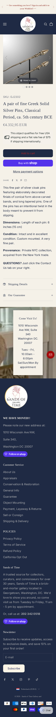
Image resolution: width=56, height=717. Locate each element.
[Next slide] (50, 58)
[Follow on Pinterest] (28, 679)
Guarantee (10, 496)
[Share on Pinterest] (21, 180)
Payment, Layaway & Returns (22, 509)
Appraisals (10, 478)
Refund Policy (12, 551)
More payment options (28, 171)
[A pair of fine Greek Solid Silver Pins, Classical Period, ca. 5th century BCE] (24, 87)
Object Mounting (14, 502)
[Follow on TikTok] (37, 679)
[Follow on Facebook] (4, 679)
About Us (9, 472)
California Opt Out (15, 557)
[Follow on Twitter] (12, 679)
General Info (11, 490)
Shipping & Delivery (16, 521)
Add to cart (28, 153)
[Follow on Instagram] (20, 679)
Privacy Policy (12, 538)
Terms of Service (14, 544)
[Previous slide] (6, 58)
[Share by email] (25, 180)
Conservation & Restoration (21, 484)
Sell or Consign (13, 515)
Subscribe (14, 668)
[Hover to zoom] (28, 59)
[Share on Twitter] (17, 180)
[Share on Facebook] (12, 180)
